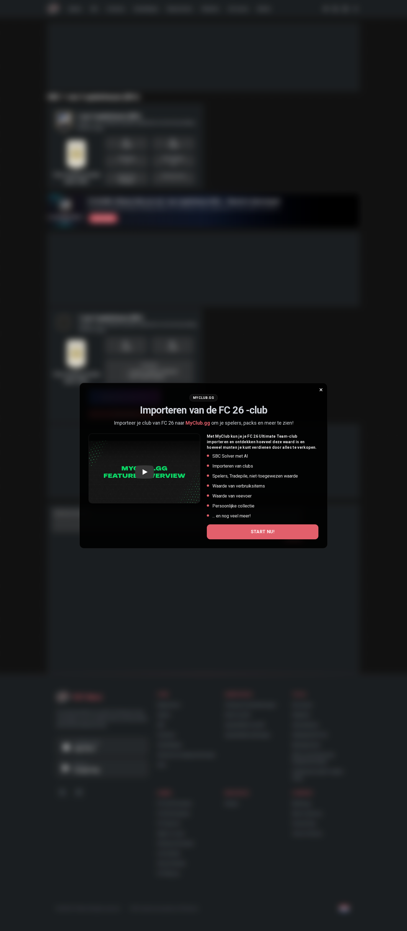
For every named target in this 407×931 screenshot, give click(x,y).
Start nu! (263, 531)
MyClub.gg (198, 423)
